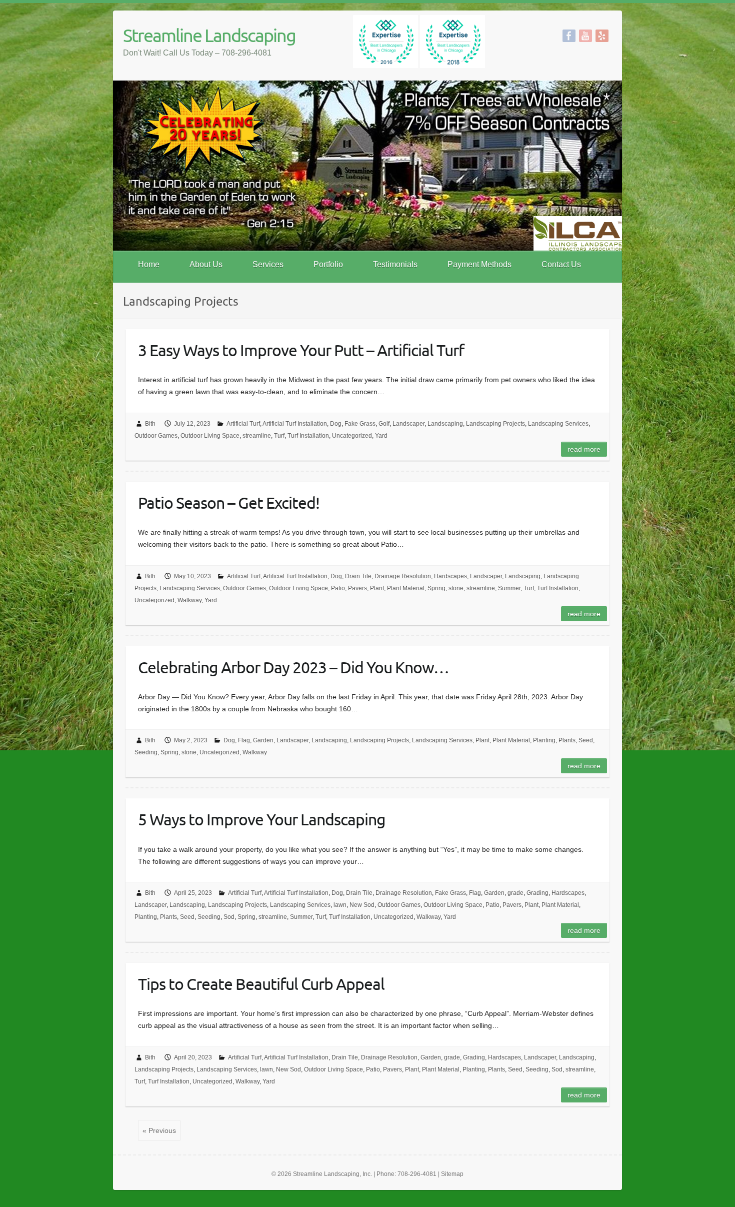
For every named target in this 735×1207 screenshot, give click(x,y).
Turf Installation (308, 435)
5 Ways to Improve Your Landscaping (262, 819)
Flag (244, 740)
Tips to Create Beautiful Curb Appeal (261, 983)
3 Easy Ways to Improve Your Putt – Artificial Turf (301, 350)
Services (268, 264)
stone (456, 588)
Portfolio (328, 264)
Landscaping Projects (495, 423)
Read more (584, 449)
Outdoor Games (156, 435)
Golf (384, 423)
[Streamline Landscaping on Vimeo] (602, 36)
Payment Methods (480, 264)
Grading (537, 892)
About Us (206, 264)
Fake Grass (360, 423)
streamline (256, 435)
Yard (381, 435)
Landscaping (445, 423)
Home (149, 264)
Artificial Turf (243, 423)
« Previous (159, 1130)
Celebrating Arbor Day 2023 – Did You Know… (293, 667)
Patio (338, 588)
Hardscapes (450, 576)
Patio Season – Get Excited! (229, 502)
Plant (377, 588)
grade (516, 892)
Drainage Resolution (402, 576)
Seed (585, 740)
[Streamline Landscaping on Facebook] (569, 36)
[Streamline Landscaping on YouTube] (585, 36)
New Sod (362, 904)
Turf (279, 435)
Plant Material (405, 588)
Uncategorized (352, 435)
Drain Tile (358, 576)
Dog (336, 423)
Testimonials (395, 264)
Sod (229, 916)
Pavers (357, 588)
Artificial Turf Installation (294, 423)
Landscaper (408, 423)
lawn (340, 904)
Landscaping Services (558, 423)
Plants (567, 740)
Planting (544, 740)
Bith (150, 423)
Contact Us (561, 264)
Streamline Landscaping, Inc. (332, 1173)
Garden (263, 740)
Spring (437, 588)
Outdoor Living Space (210, 435)
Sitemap (452, 1173)
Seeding (146, 752)
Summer (509, 588)
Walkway (190, 600)
